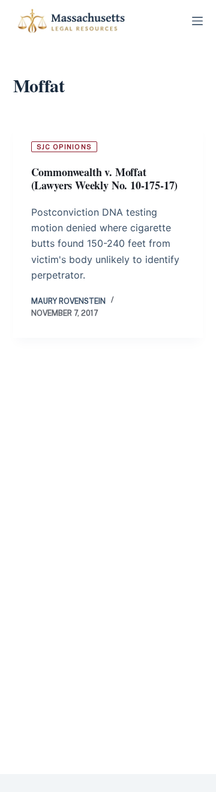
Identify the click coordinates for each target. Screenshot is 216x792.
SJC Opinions (64, 146)
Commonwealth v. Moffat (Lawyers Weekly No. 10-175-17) (104, 179)
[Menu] (197, 21)
